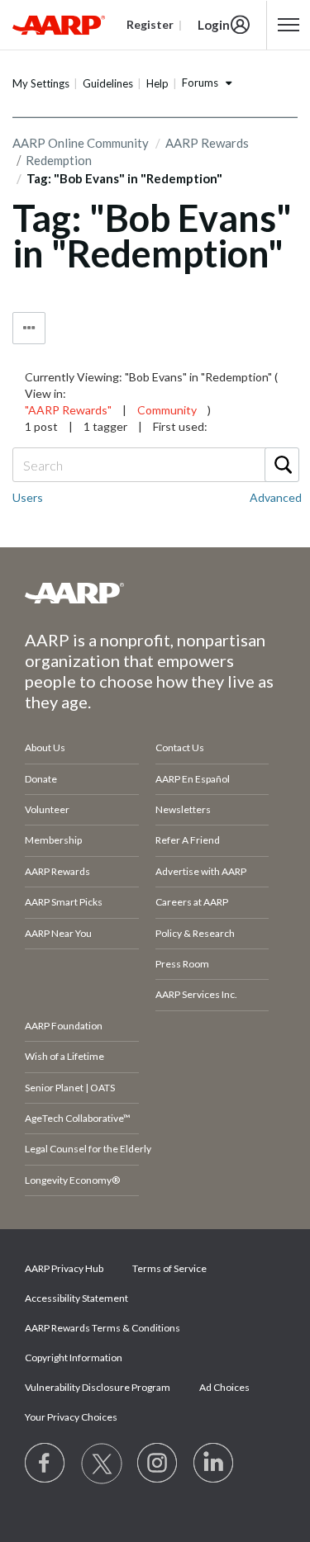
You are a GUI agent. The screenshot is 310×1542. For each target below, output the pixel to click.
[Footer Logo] (155, 592)
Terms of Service (169, 1268)
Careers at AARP (191, 902)
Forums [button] (200, 82)
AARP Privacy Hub (64, 1268)
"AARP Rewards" (68, 410)
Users (27, 497)
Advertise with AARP (200, 871)
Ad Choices (224, 1387)
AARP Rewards (207, 142)
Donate (41, 779)
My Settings (40, 83)
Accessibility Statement (76, 1298)
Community (167, 410)
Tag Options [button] (28, 328)
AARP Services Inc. (196, 994)
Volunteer (47, 809)
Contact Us (179, 747)
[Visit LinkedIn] (214, 1463)
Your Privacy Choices (71, 1417)
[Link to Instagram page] (158, 1463)
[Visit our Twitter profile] (101, 1463)
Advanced (276, 497)
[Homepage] (58, 24)
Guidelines (108, 83)
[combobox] (155, 464)
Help (157, 83)
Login (214, 24)
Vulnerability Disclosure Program (97, 1387)
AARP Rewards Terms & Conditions (102, 1328)
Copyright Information (73, 1357)
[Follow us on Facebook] (45, 1463)
